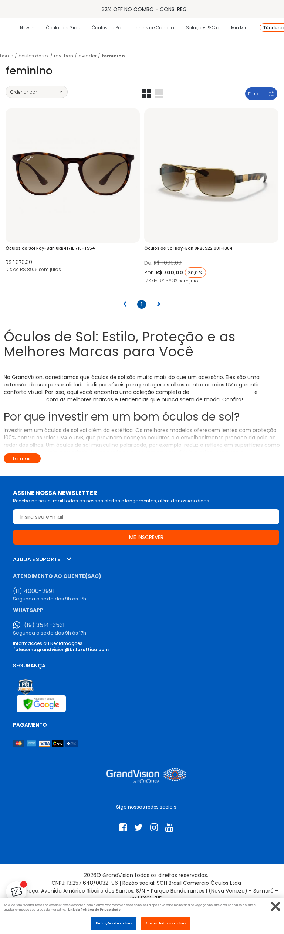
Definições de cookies (114, 923)
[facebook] (123, 827)
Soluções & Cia (202, 27)
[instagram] (154, 827)
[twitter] (138, 827)
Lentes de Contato (154, 27)
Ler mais (22, 458)
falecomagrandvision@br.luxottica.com (61, 649)
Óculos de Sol (107, 27)
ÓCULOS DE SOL (33, 56)
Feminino (113, 56)
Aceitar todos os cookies (165, 923)
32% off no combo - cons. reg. (145, 9)
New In (27, 27)
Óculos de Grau (63, 27)
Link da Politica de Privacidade (94, 909)
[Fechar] (275, 906)
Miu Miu (239, 27)
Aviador (87, 56)
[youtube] (169, 827)
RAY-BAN (63, 56)
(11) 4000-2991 (33, 591)
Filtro (253, 94)
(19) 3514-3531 (44, 625)
